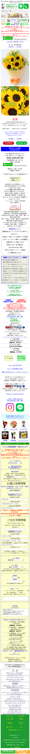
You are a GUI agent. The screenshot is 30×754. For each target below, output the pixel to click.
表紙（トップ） (9, 727)
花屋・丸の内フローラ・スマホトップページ (15, 372)
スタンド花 (23, 429)
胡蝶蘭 (5, 440)
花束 (5, 429)
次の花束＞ (19, 46)
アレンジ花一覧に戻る (15, 365)
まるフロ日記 (21, 716)
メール (21, 727)
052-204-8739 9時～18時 (15, 316)
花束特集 (16, 41)
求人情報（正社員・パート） (14, 729)
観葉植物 (13, 440)
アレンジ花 (13, 429)
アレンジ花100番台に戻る (15, 368)
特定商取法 (9, 722)
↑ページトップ (9, 716)
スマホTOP (9, 41)
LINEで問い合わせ (8, 751)
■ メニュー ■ (15, 11)
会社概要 (21, 718)
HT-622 (21, 41)
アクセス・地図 (9, 718)
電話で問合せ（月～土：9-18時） (23, 751)
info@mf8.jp (17, 747)
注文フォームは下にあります (15, 394)
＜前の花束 (10, 46)
